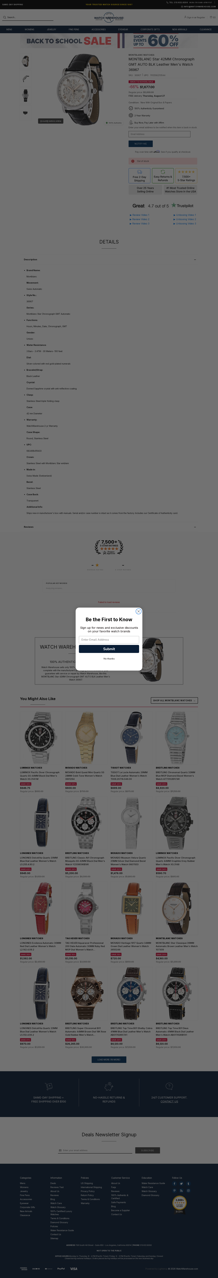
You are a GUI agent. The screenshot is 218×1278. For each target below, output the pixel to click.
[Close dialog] (138, 611)
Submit (109, 649)
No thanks (109, 658)
